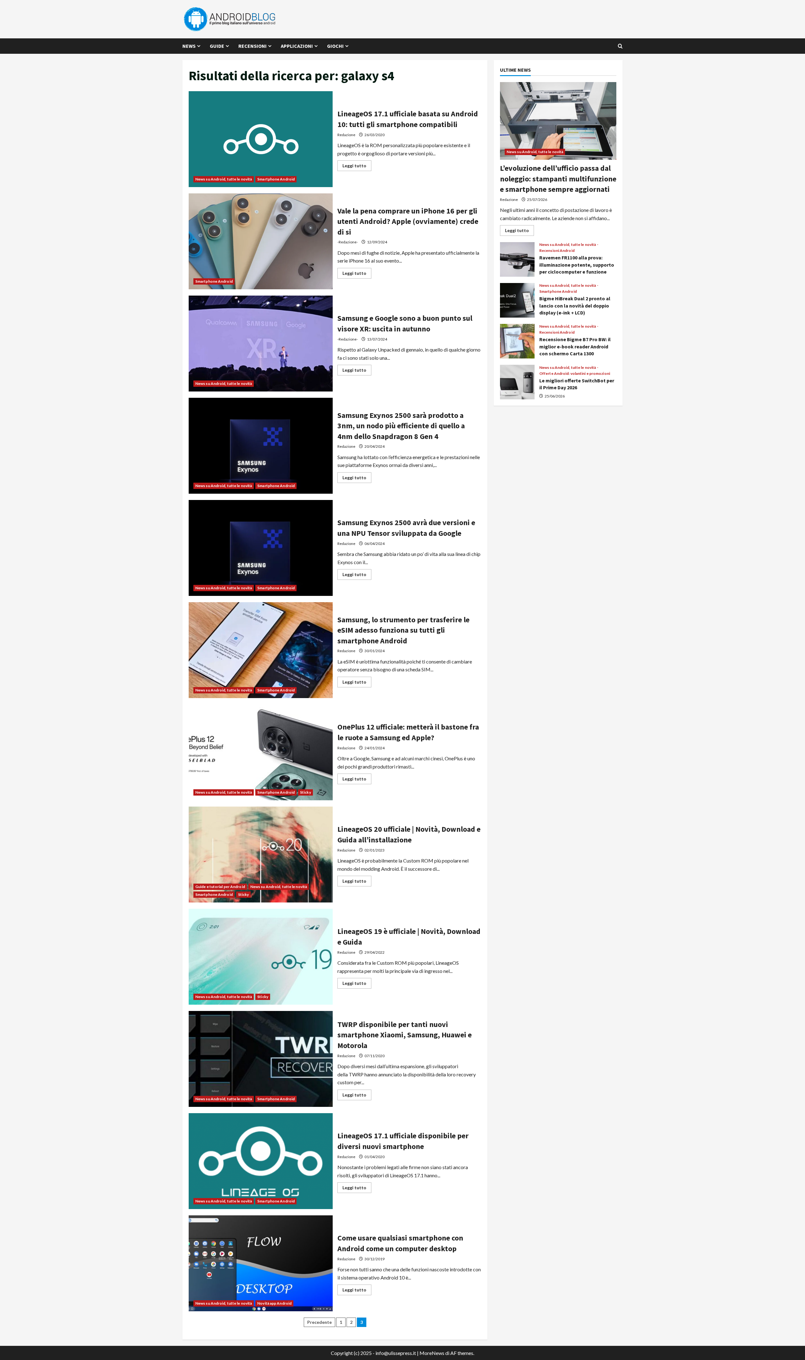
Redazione (346, 134)
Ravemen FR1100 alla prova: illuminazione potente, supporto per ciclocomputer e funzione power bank (517, 259)
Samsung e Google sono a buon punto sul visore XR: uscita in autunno (261, 343)
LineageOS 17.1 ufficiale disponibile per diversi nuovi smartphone (261, 1161)
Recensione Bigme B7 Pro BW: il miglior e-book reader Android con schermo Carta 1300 (517, 341)
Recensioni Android (557, 251)
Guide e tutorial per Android (220, 886)
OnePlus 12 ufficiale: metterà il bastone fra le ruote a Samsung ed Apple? (261, 752)
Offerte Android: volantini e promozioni (574, 373)
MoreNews (431, 1353)
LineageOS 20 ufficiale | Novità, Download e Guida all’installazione (261, 854)
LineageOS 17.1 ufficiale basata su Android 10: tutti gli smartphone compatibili (261, 139)
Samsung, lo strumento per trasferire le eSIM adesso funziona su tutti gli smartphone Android (261, 650)
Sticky (305, 792)
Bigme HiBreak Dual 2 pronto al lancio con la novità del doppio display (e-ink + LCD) (517, 300)
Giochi (335, 46)
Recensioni (252, 46)
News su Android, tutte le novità (223, 179)
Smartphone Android (276, 179)
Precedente (319, 1322)
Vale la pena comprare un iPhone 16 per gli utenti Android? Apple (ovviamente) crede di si (261, 241)
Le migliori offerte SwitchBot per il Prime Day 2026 (517, 382)
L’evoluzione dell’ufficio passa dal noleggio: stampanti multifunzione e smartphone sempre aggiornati (558, 178)
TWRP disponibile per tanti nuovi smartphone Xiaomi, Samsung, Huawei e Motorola (261, 1059)
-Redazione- (347, 242)
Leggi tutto (356, 167)
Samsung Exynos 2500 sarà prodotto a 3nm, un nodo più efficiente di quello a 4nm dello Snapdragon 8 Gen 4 (261, 446)
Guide (217, 46)
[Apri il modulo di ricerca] (620, 46)
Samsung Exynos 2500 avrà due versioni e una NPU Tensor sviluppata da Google (261, 548)
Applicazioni (297, 46)
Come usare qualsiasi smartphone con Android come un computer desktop (261, 1263)
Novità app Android (274, 1303)
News (189, 46)
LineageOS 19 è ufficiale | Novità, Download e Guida (261, 957)
